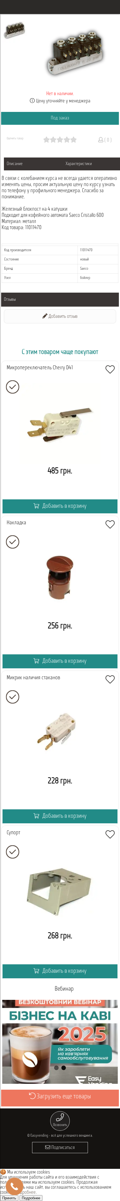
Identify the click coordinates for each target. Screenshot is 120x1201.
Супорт (13, 833)
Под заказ (60, 118)
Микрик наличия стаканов (33, 678)
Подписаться (62, 1147)
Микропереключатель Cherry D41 (40, 368)
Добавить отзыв (62, 316)
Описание (15, 164)
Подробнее (25, 1192)
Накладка (16, 523)
